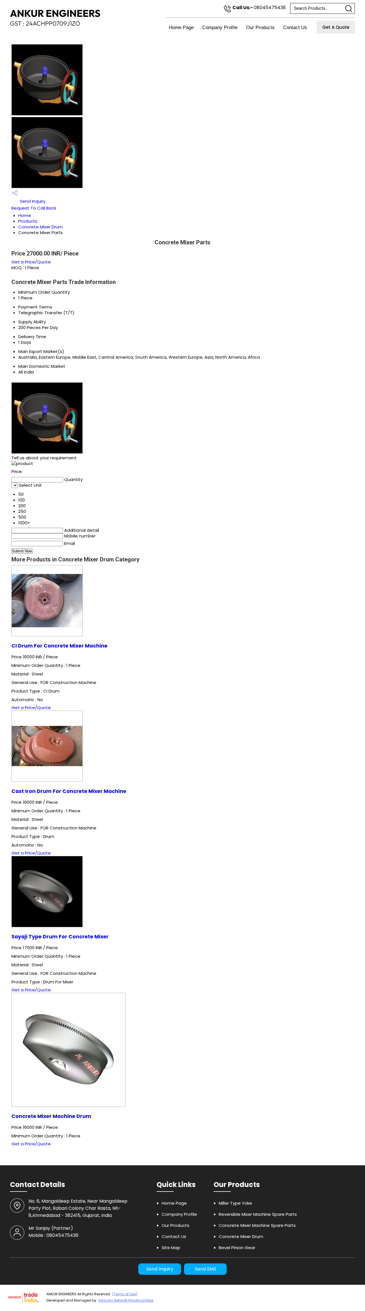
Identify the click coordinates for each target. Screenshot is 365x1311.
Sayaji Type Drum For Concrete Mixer (60, 936)
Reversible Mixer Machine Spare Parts (258, 1214)
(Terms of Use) (124, 1294)
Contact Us (295, 27)
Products (27, 221)
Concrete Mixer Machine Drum (51, 1116)
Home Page (181, 27)
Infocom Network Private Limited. (126, 1300)
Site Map (171, 1248)
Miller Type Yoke (235, 1203)
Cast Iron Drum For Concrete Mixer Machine (68, 791)
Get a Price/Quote (31, 262)
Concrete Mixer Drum (40, 227)
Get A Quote (335, 27)
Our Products (260, 27)
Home (24, 215)
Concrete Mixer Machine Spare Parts (257, 1225)
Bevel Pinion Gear (237, 1248)
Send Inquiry (32, 201)
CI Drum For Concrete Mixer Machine (59, 645)
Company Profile (220, 27)
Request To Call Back (33, 208)
